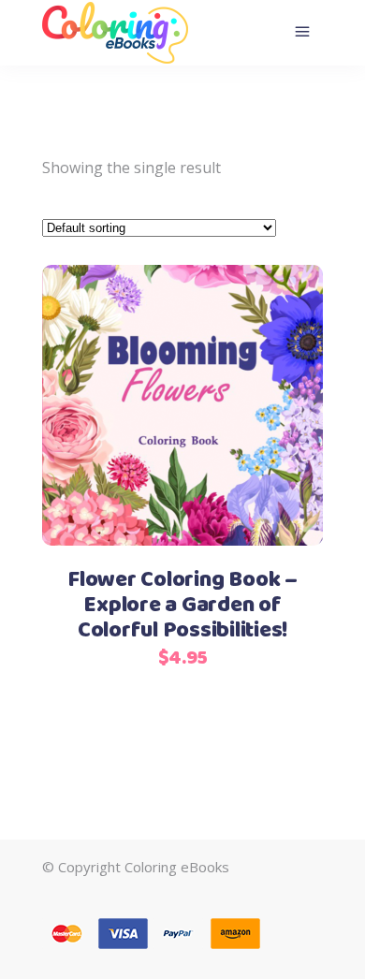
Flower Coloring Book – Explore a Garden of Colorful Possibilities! (182, 606)
